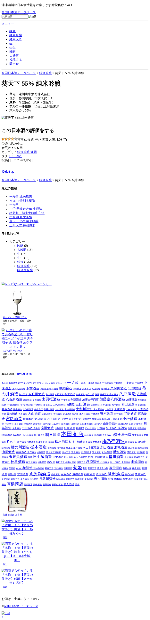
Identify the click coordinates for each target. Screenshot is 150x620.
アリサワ (37, 383)
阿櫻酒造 (79, 479)
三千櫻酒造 (107, 383)
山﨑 (131, 424)
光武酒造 (113, 394)
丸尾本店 (86, 389)
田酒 (5, 537)
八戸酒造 (127, 393)
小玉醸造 (18, 424)
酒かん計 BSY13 (24, 374)
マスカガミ (61, 383)
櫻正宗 (69, 448)
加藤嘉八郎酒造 (112, 399)
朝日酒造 (52, 435)
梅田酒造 (129, 442)
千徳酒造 (38, 405)
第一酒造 (115, 462)
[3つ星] (9, 139)
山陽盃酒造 (110, 423)
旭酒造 (122, 428)
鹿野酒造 (47, 485)
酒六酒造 (101, 474)
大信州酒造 (69, 409)
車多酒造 (66, 474)
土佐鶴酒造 (28, 409)
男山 (76, 457)
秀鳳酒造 (81, 462)
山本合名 (98, 424)
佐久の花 (90, 394)
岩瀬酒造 (138, 424)
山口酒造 (56, 424)
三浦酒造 (128, 382)
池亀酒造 (120, 447)
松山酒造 (50, 442)
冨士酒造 (27, 400)
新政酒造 (69, 428)
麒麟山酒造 (57, 485)
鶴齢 (5, 587)
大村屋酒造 (98, 409)
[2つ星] (6, 139)
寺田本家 (106, 419)
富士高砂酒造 (85, 419)
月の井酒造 (27, 435)
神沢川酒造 (31, 462)
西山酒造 (136, 468)
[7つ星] (21, 139)
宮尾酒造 (14, 418)
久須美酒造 (134, 388)
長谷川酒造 (47, 479)
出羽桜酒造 (51, 399)
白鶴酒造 (83, 457)
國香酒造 (17, 409)
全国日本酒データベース (19, 12)
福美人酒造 (70, 462)
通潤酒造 (77, 474)
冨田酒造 (36, 400)
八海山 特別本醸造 (22, 200)
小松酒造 (129, 419)
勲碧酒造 (142, 400)
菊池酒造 (92, 468)
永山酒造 (106, 447)
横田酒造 (51, 448)
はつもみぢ (25, 382)
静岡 (33, 152)
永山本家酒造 (91, 447)
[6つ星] (18, 139)
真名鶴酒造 (139, 457)
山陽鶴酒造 (123, 424)
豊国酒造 (22, 474)
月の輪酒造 (39, 435)
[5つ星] (15, 139)
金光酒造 (24, 479)
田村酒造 (68, 457)
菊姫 (77, 467)
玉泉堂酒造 (18, 457)
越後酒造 (55, 474)
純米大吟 (15, 39)
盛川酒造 (116, 457)
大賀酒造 (143, 409)
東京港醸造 (137, 435)
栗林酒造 (97, 442)
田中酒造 (58, 457)
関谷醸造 (60, 479)
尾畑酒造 (37, 424)
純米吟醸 (15, 35)
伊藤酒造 (80, 394)
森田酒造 (6, 448)
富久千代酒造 (50, 419)
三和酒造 (118, 383)
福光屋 (51, 462)
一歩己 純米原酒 (20, 196)
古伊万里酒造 (59, 405)
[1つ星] (3, 139)
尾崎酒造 (28, 424)
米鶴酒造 (137, 462)
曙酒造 (17, 435)
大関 (4, 414)
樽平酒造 (61, 448)
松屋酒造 (40, 442)
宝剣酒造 (130, 413)
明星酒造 (142, 428)
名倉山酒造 (105, 405)
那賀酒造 (89, 474)
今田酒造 (59, 394)
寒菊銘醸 (96, 419)
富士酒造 (73, 419)
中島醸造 (77, 389)
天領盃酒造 (47, 414)
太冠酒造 (57, 414)
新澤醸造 (80, 428)
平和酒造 (27, 428)
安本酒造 (106, 413)
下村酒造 (32, 388)
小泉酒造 (9, 424)
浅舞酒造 (41, 452)
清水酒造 (66, 452)
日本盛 (101, 428)
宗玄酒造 (118, 414)
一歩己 (14, 204)
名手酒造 (116, 405)
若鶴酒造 (58, 468)
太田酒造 (67, 414)
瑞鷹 (30, 457)
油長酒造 (8, 452)
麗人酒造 (68, 484)
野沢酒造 (15, 479)
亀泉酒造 (23, 394)
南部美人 (47, 405)
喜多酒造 (7, 409)
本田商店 (72, 434)
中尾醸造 (65, 388)
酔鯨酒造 (140, 474)
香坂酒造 (127, 479)
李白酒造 (114, 435)
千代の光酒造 (26, 405)
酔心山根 (129, 474)
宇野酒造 (95, 414)
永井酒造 (77, 448)
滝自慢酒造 (107, 452)
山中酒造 (15, 156)
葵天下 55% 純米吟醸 (23, 221)
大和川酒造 (84, 409)
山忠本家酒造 (86, 424)
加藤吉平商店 (90, 399)
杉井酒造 (88, 435)
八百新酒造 (14, 399)
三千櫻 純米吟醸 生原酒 (25, 209)
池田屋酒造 (143, 448)
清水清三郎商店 (53, 452)
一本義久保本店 (93, 383)
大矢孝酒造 (131, 409)
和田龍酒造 (140, 405)
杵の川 (12, 442)
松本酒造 (61, 442)
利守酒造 (65, 400)
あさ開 (5, 383)
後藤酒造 (59, 428)
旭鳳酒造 (132, 428)
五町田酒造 (36, 394)
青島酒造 (89, 479)
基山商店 (38, 409)
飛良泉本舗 (115, 479)
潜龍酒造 (119, 452)
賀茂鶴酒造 (39, 473)
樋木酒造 (38, 447)
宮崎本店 (28, 419)
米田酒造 (125, 462)
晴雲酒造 (7, 435)
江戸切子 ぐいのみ (12, 350)
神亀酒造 (18, 462)
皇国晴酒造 (101, 457)
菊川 (85, 468)
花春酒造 (49, 468)
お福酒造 (13, 383)
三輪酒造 (139, 383)
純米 (12, 31)
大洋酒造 (109, 409)
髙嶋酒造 (37, 485)
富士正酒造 (63, 419)
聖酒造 (12, 468)
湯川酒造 (96, 452)
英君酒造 (68, 468)
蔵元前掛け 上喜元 (12, 514)
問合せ (14, 64)
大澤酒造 (119, 409)
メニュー (8, 24)
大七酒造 (59, 409)
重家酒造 (6, 479)
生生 (12, 47)
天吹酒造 (12, 413)
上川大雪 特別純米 (22, 225)
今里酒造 (69, 394)
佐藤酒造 (104, 394)
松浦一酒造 (76, 441)
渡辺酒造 (75, 452)
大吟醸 (14, 55)
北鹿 (4, 405)
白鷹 (91, 457)
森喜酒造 (140, 441)
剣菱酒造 (76, 399)
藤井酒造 (115, 468)
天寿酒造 (22, 414)
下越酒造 (44, 389)
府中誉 (36, 428)
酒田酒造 (116, 473)
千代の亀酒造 (13, 405)
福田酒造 (60, 462)
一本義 (82, 383)
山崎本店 (75, 424)
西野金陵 (12, 474)
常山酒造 (16, 428)
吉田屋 (70, 404)
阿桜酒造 (70, 479)
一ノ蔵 (72, 383)
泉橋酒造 (21, 452)
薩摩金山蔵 (102, 468)
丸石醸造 (105, 389)
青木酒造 (100, 479)
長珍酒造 (34, 479)
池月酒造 (132, 448)
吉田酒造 (82, 404)
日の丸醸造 (90, 428)
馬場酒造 (138, 479)
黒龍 (77, 485)
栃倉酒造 (87, 442)
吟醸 (12, 51)
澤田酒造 (131, 452)
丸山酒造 (96, 389)
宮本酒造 (39, 419)
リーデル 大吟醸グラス (15, 317)
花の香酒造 (38, 468)
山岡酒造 (65, 424)
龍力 (5, 564)
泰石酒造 (31, 452)
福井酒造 (42, 462)
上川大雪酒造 (18, 389)
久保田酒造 (118, 388)
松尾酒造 (31, 442)
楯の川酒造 (20, 447)
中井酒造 (53, 389)
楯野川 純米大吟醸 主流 (27, 213)
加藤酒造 (131, 399)
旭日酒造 (111, 428)
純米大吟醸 (25, 270)
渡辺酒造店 (86, 452)
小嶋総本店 (116, 419)
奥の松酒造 (84, 414)
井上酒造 (50, 394)
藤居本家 (127, 468)
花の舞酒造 (24, 468)
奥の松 (75, 414)
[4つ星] (12, 139)
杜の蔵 (126, 435)
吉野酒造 (95, 405)
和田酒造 (128, 404)
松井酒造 (21, 442)
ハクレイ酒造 (48, 383)
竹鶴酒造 (104, 462)
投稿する (15, 59)
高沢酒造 (28, 485)
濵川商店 (141, 452)
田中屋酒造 (42, 457)
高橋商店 (15, 484)
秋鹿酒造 (93, 462)
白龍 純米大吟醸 (20, 217)
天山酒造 (34, 413)
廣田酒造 (47, 428)
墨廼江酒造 (49, 409)
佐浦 (97, 394)
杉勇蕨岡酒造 (100, 435)
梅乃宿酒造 (113, 441)
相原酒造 (128, 457)
